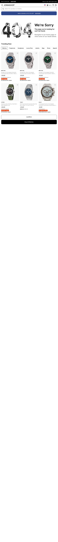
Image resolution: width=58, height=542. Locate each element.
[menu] (2, 5)
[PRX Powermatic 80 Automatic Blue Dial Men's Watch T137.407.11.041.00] (36, 85)
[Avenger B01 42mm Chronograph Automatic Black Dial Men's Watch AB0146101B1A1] (36, 53)
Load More (29, 117)
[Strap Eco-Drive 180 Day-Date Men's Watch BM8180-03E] (17, 85)
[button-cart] (56, 5)
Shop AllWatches (29, 122)
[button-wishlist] (53, 5)
